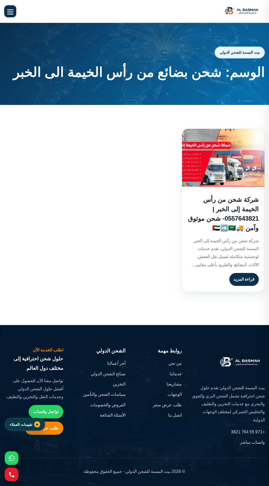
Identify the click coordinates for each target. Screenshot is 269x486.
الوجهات (175, 394)
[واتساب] (11, 458)
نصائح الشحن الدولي (108, 374)
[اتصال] (11, 474)
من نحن (175, 363)
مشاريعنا (174, 384)
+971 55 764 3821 (248, 432)
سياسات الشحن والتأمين (104, 394)
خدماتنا (176, 374)
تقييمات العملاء (21, 424)
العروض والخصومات (108, 405)
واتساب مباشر (252, 442)
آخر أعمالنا (116, 363)
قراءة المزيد (244, 279)
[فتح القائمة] (10, 11)
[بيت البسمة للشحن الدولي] (241, 11)
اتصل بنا (175, 415)
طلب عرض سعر (167, 405)
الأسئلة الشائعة (113, 415)
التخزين (119, 384)
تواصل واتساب (46, 411)
